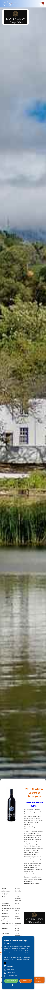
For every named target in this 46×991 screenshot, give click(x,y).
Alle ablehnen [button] (25, 981)
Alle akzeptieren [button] (11, 981)
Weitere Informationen (23, 959)
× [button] (32, 938)
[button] (18, 985)
